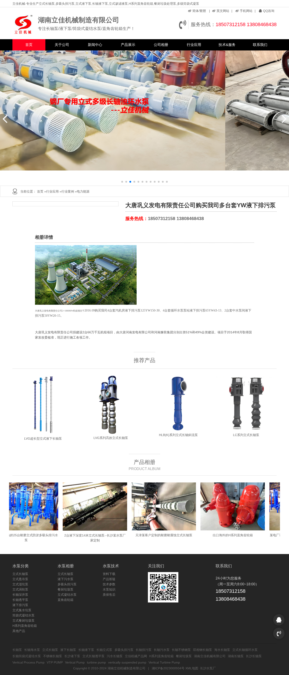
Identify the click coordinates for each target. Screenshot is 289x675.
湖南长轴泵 (236, 656)
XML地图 (191, 668)
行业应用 (194, 45)
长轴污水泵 (162, 650)
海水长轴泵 (222, 650)
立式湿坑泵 (20, 584)
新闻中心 (95, 45)
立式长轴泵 (20, 574)
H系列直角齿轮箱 (24, 625)
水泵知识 (109, 589)
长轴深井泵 (20, 594)
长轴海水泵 (32, 650)
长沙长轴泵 (254, 656)
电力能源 (83, 191)
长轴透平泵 (20, 600)
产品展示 (128, 45)
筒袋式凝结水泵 (23, 615)
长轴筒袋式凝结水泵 (26, 656)
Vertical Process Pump (28, 662)
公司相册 (161, 45)
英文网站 (223, 11)
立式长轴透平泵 (93, 656)
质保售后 (109, 594)
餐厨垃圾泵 (65, 589)
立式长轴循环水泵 (245, 650)
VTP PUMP (55, 662)
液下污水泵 (65, 579)
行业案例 (67, 191)
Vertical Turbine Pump (164, 662)
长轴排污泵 (143, 650)
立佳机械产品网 (136, 656)
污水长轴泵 (115, 656)
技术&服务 (227, 45)
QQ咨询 (268, 11)
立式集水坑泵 (21, 610)
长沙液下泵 (72, 656)
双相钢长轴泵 (202, 650)
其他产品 (18, 631)
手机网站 (246, 11)
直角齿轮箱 (65, 600)
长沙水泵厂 (208, 668)
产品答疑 (109, 579)
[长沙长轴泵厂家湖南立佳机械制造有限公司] (24, 24)
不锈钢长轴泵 (52, 656)
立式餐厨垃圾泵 (23, 620)
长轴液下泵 (86, 650)
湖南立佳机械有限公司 (210, 656)
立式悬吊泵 (20, 579)
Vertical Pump (75, 662)
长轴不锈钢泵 (181, 650)
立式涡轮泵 (20, 589)
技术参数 (109, 584)
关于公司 (62, 45)
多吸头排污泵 (67, 584)
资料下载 (109, 574)
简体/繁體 (199, 11)
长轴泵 (17, 650)
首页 (29, 45)
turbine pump (96, 662)
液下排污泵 (20, 605)
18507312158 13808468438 (246, 24)
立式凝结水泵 (67, 594)
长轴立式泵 (104, 650)
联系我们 (260, 45)
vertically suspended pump (127, 662)
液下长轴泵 (68, 650)
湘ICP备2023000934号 (168, 668)
